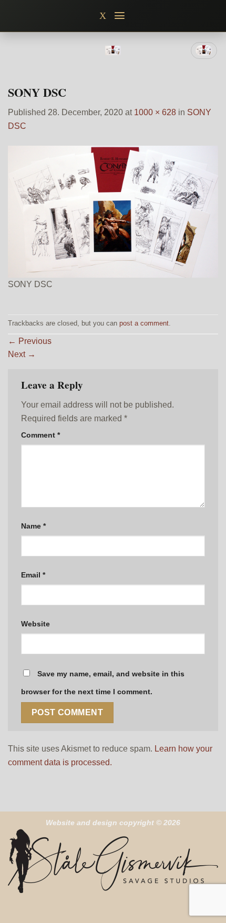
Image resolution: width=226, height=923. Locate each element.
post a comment (144, 323)
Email (33, 575)
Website (35, 624)
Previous (30, 341)
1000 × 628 (155, 112)
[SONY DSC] (113, 210)
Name (33, 526)
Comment (40, 435)
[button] (120, 15)
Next (22, 354)
